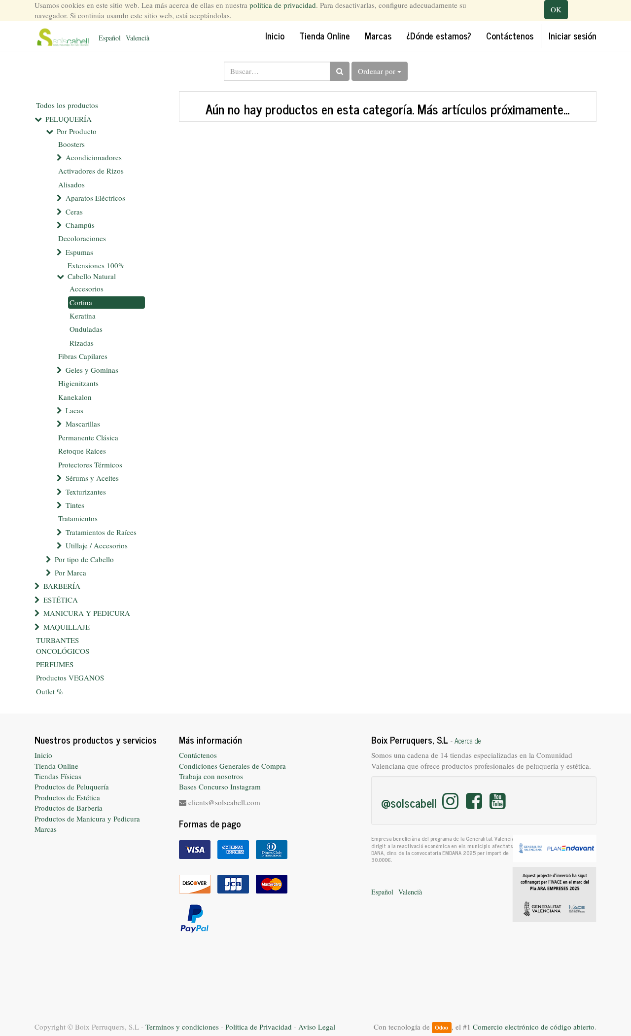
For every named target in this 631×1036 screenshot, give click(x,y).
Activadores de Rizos (91, 171)
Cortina (81, 302)
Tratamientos (78, 518)
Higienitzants (78, 383)
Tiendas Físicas (58, 776)
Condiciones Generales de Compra (232, 766)
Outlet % (49, 691)
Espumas (79, 252)
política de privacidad (282, 5)
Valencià (137, 37)
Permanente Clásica (88, 437)
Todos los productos (67, 105)
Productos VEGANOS (70, 677)
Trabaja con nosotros (211, 776)
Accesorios (87, 288)
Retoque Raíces (82, 451)
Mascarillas (83, 424)
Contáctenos (198, 755)
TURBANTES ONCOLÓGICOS (62, 645)
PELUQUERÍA (68, 119)
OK (556, 9)
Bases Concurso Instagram (220, 786)
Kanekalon (75, 397)
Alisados (71, 184)
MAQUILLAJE (66, 627)
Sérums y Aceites (92, 478)
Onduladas (86, 329)
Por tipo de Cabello (84, 559)
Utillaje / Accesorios (97, 545)
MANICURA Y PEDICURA (86, 613)
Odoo (441, 1027)
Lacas (74, 410)
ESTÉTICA (60, 600)
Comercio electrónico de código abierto (534, 1027)
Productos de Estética (67, 797)
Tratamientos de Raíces (101, 532)
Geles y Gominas (92, 370)
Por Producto (77, 131)
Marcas (46, 829)
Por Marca (70, 572)
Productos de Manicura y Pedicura (87, 818)
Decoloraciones (82, 238)
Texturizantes (86, 492)
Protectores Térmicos (90, 464)
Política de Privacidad (258, 1027)
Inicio (43, 755)
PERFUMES (54, 664)
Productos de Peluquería (72, 786)
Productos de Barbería (69, 808)
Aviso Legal (316, 1027)
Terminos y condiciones (182, 1027)
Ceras (74, 211)
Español (110, 37)
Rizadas (82, 343)
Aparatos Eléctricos (95, 198)
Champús (80, 225)
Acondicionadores (94, 157)
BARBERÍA (61, 586)
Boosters (71, 144)
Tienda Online (56, 766)
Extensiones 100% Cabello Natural (96, 270)
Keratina (83, 316)
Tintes (75, 505)
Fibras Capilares (82, 356)
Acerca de (468, 741)
